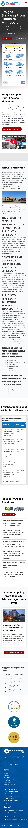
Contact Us (8, 38)
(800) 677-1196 (9, 514)
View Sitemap (22, 826)
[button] (14, 3)
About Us (21, 38)
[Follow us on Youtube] (16, 764)
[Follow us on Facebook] (11, 764)
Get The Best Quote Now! (11, 129)
